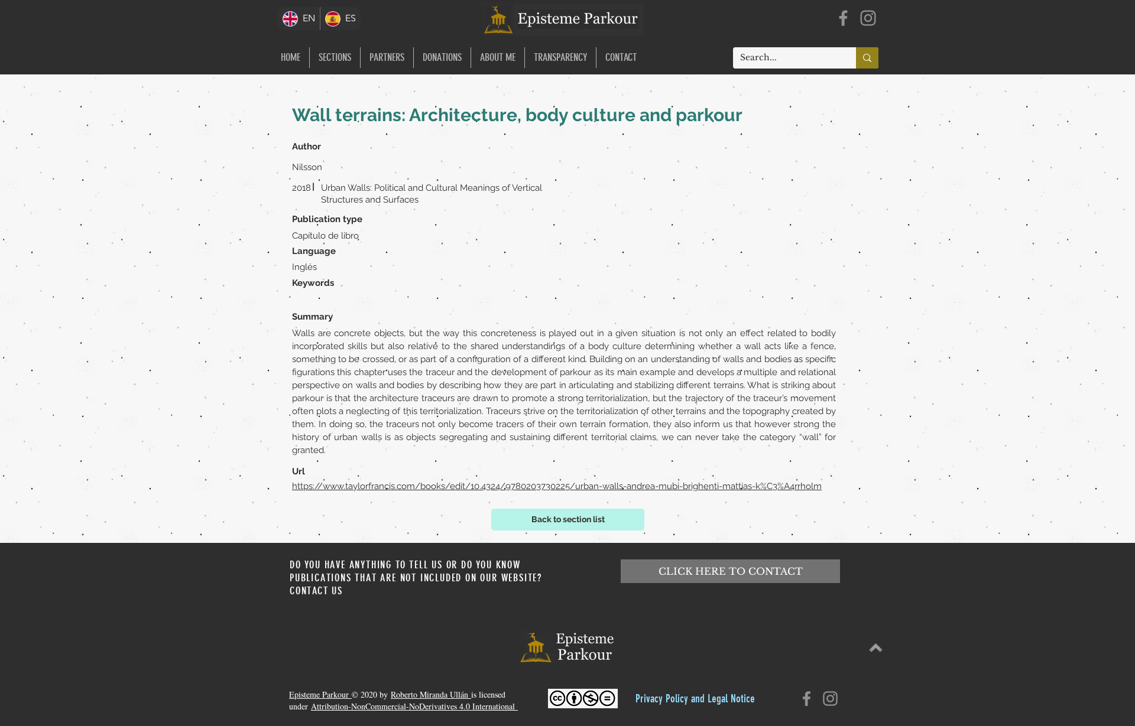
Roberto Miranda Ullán (431, 694)
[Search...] (867, 58)
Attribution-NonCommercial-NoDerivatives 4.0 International (414, 706)
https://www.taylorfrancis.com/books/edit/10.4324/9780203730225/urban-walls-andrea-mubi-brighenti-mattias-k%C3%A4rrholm (557, 486)
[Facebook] (843, 18)
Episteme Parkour (320, 694)
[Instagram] (868, 18)
